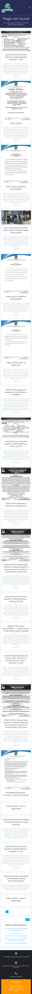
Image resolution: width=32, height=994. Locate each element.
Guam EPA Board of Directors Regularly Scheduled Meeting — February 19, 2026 (16, 599)
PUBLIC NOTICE (16, 123)
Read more (16, 76)
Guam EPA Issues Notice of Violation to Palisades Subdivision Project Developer (16, 822)
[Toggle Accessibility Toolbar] (3, 11)
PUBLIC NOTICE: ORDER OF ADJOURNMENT (16, 936)
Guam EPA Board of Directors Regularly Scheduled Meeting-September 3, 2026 (16, 57)
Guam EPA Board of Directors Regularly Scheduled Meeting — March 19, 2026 (16, 443)
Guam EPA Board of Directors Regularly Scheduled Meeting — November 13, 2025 (16, 849)
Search (27, 919)
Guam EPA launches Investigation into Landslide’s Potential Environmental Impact (16, 878)
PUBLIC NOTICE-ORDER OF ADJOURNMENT (16, 943)
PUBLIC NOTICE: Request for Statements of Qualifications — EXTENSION (16, 392)
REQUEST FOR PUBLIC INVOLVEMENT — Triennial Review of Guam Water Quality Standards (16, 628)
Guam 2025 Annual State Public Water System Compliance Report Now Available (16, 230)
